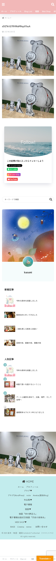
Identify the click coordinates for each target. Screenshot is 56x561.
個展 (37, 11)
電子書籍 (28, 504)
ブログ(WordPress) (16, 495)
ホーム (4, 11)
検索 (51, 199)
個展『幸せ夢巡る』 (28, 513)
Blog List (28, 11)
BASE (12, 526)
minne (28, 526)
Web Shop (46, 11)
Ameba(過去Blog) (40, 495)
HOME (29, 481)
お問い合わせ (41, 526)
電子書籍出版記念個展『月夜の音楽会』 (28, 517)
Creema (20, 526)
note (29, 495)
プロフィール (15, 11)
